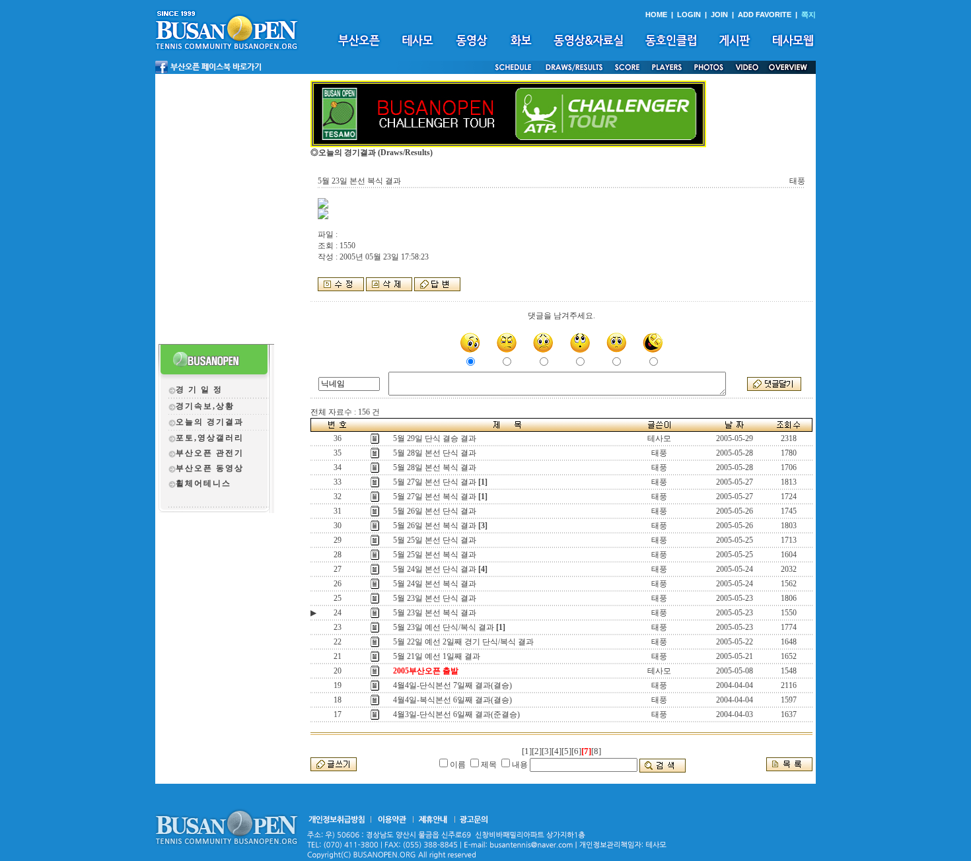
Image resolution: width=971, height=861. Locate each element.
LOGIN (689, 14)
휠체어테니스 (203, 483)
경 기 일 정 (199, 389)
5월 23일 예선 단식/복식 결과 (443, 627)
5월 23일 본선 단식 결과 (434, 598)
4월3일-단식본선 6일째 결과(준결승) (456, 714)
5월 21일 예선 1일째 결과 (436, 656)
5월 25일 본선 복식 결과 (434, 554)
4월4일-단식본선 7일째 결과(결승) (452, 685)
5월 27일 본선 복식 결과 (434, 496)
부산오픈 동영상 (210, 468)
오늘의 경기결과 (210, 422)
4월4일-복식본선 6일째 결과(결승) (452, 700)
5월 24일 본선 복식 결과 (434, 583)
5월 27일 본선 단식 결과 (434, 482)
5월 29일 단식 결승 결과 (434, 438)
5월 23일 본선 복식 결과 (434, 612)
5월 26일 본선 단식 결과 (434, 511)
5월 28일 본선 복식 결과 (434, 467)
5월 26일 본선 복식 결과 (434, 525)
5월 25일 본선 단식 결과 (434, 540)
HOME (656, 14)
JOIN (719, 14)
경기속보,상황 (205, 406)
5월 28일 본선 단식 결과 (434, 453)
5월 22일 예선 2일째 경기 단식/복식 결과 (463, 641)
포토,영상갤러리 (210, 437)
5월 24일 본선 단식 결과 (434, 569)
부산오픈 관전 (205, 453)
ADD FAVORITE (764, 14)
